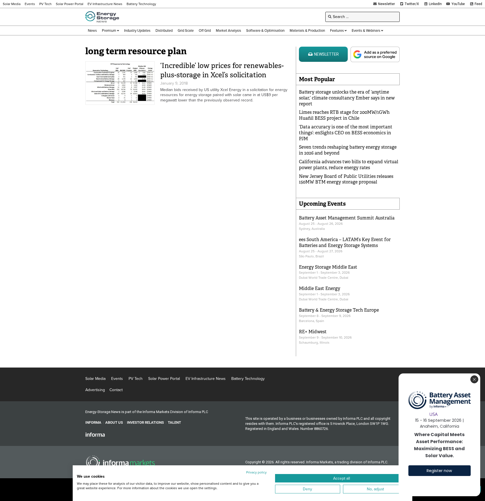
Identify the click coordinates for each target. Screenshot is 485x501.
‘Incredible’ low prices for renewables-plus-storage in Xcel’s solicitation (222, 70)
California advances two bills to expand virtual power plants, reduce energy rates (348, 165)
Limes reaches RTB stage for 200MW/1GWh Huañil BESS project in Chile (344, 115)
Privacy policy (256, 472)
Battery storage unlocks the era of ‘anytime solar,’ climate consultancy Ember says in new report (347, 98)
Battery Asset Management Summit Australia (347, 218)
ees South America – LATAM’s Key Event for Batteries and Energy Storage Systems (345, 242)
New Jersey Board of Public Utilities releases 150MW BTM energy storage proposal (346, 179)
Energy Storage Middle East (328, 267)
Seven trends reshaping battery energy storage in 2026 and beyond (348, 150)
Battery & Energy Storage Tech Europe (339, 310)
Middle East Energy (319, 288)
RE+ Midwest (313, 332)
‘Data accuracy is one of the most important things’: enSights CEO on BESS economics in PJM (345, 133)
